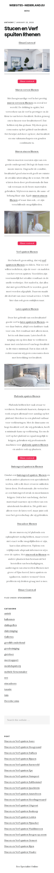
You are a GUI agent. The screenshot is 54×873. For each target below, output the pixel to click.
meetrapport (11, 660)
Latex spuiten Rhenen (27, 309)
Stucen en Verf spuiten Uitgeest (21, 805)
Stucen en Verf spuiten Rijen (19, 846)
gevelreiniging (11, 648)
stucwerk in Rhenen (35, 554)
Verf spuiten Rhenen (27, 251)
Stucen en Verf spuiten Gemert (20, 840)
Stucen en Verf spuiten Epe (18, 770)
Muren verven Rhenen (27, 89)
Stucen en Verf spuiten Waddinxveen (23, 828)
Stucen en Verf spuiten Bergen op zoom (25, 834)
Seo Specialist (23, 866)
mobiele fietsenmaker (15, 671)
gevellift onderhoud (14, 642)
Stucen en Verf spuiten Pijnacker (21, 822)
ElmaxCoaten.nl (27, 42)
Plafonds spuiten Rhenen (27, 396)
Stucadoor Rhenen (27, 523)
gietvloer (9, 654)
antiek (7, 613)
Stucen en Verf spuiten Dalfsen (20, 752)
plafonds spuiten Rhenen (35, 444)
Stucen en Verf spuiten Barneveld (21, 764)
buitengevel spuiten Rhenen (32, 475)
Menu (27, 10)
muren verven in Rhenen (20, 102)
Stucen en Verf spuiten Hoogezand (22, 747)
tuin (6, 695)
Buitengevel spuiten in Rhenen (27, 466)
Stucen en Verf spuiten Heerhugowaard (25, 799)
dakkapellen (10, 625)
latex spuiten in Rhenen (32, 322)
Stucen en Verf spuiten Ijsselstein (22, 787)
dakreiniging (11, 631)
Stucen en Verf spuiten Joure (19, 741)
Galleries (9, 636)
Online (34, 866)
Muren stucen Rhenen (27, 151)
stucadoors (24, 598)
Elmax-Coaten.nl (27, 589)
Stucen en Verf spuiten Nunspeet (21, 776)
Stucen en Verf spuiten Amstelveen (22, 793)
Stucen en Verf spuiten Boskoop (21, 811)
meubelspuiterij (12, 666)
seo (6, 677)
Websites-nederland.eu (27, 5)
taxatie (8, 689)
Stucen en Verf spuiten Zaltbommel (23, 782)
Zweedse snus (11, 701)
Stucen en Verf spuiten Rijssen (20, 758)
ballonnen (9, 619)
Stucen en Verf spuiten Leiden (20, 817)
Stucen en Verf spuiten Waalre (20, 852)
